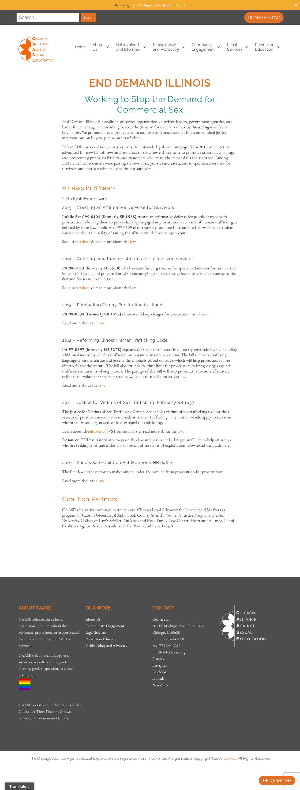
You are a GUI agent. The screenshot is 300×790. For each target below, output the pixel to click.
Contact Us (161, 619)
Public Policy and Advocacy (107, 645)
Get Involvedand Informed (128, 47)
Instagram (159, 665)
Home (80, 47)
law (101, 323)
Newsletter (160, 685)
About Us (93, 619)
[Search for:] (47, 17)
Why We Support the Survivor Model (158, 5)
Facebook (159, 671)
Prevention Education (264, 47)
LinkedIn (159, 678)
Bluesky (158, 658)
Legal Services (96, 632)
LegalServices (234, 47)
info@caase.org (174, 652)
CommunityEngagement (203, 47)
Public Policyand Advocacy (166, 47)
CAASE (230, 758)
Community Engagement (105, 625)
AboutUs (98, 47)
